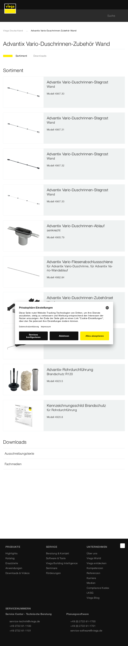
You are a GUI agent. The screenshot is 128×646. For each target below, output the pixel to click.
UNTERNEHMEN (97, 546)
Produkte (12, 546)
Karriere (91, 578)
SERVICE (51, 546)
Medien (91, 582)
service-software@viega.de (86, 630)
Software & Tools (56, 558)
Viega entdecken (96, 563)
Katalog (10, 558)
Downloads (40, 55)
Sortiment (21, 55)
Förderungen (53, 573)
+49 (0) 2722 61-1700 (83, 621)
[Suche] (123, 15)
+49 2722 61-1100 (20, 625)
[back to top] (122, 545)
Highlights (11, 553)
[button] (64, 453)
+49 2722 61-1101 (20, 630)
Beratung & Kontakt (57, 553)
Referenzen (93, 573)
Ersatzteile (11, 563)
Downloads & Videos (17, 573)
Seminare (51, 568)
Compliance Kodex (98, 587)
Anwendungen (13, 568)
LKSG (90, 592)
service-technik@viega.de (25, 621)
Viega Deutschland (13, 30)
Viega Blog (93, 597)
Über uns (92, 553)
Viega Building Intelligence (62, 563)
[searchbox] (61, 15)
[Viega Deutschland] (10, 4)
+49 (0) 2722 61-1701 (83, 625)
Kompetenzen (95, 568)
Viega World (94, 558)
